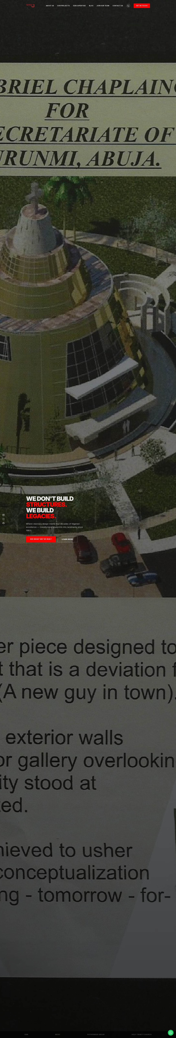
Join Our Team (103, 6)
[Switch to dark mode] (128, 6)
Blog (91, 6)
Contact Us (118, 6)
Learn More (67, 539)
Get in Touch (141, 6)
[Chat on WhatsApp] (171, 1033)
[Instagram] (3, 519)
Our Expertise (79, 6)
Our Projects (63, 6)
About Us (50, 6)
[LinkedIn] (3, 515)
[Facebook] (3, 523)
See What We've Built (41, 539)
